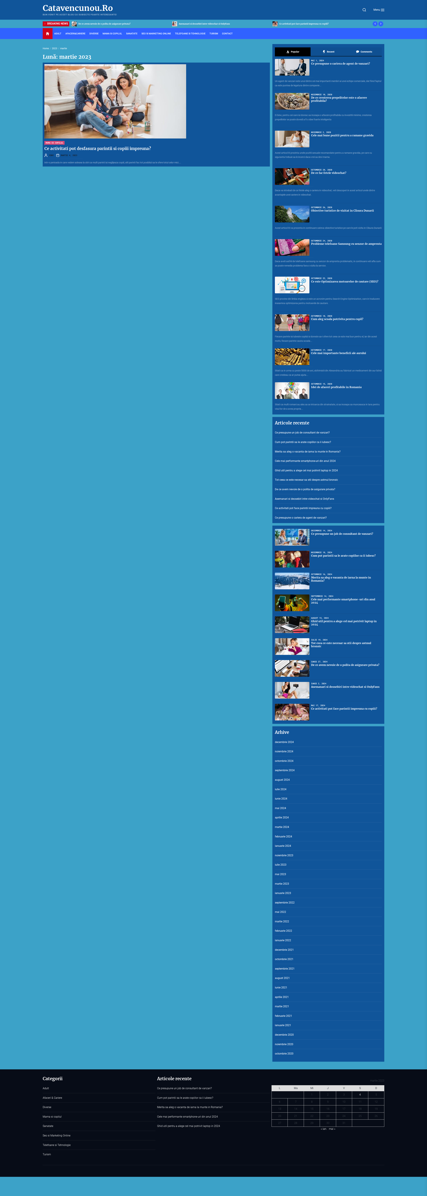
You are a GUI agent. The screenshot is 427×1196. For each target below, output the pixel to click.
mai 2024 (280, 808)
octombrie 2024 (284, 761)
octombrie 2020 (284, 1053)
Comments (366, 51)
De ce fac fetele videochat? (328, 173)
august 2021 (282, 978)
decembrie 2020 (284, 1034)
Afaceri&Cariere (75, 33)
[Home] (47, 34)
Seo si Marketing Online (156, 33)
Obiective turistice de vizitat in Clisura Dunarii (342, 210)
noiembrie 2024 (284, 751)
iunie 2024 (281, 798)
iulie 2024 (280, 789)
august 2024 (282, 779)
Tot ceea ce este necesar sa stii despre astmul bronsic (306, 479)
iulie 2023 (280, 864)
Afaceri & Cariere (52, 1097)
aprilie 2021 (282, 997)
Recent (330, 51)
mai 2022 (280, 912)
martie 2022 (282, 921)
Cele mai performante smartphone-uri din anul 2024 (305, 461)
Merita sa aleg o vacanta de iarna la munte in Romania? (308, 451)
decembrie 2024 (284, 742)
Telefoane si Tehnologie (190, 33)
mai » (332, 1128)
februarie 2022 (283, 930)
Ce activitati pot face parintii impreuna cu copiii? (103, 24)
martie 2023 (282, 883)
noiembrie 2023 (284, 855)
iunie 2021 (281, 987)
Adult (57, 33)
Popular (294, 51)
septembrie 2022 (285, 902)
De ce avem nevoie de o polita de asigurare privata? (305, 489)
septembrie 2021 (285, 968)
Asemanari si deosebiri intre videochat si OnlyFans (304, 498)
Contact (227, 33)
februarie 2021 (283, 1015)
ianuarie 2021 (283, 1025)
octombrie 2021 (284, 959)
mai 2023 (280, 874)
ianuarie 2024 (283, 845)
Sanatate (131, 33)
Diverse (94, 33)
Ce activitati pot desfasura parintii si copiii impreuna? (97, 148)
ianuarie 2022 (283, 940)
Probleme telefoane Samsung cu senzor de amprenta (346, 243)
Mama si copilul (112, 33)
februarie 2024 (283, 836)
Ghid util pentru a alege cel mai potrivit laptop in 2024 (306, 470)
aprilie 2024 (282, 817)
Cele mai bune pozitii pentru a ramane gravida (342, 135)
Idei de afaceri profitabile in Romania (336, 387)
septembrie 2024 (285, 770)
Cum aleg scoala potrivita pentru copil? (337, 319)
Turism (213, 33)
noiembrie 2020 (284, 1044)
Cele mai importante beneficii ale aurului (338, 353)
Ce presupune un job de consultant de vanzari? (303, 24)
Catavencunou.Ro (78, 8)
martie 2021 (282, 1006)
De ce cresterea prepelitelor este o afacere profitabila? (339, 99)
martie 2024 (282, 827)
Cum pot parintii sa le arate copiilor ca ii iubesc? (303, 442)
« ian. (324, 1128)
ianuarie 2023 (283, 893)
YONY (51, 155)
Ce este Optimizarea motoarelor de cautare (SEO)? (344, 281)
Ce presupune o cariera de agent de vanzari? (201, 24)
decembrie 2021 (284, 949)
